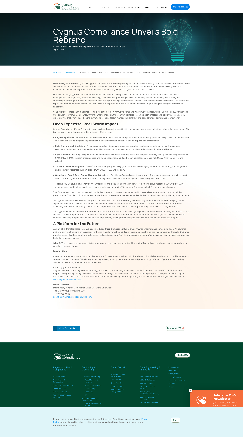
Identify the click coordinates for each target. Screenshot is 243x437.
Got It (175, 420)
